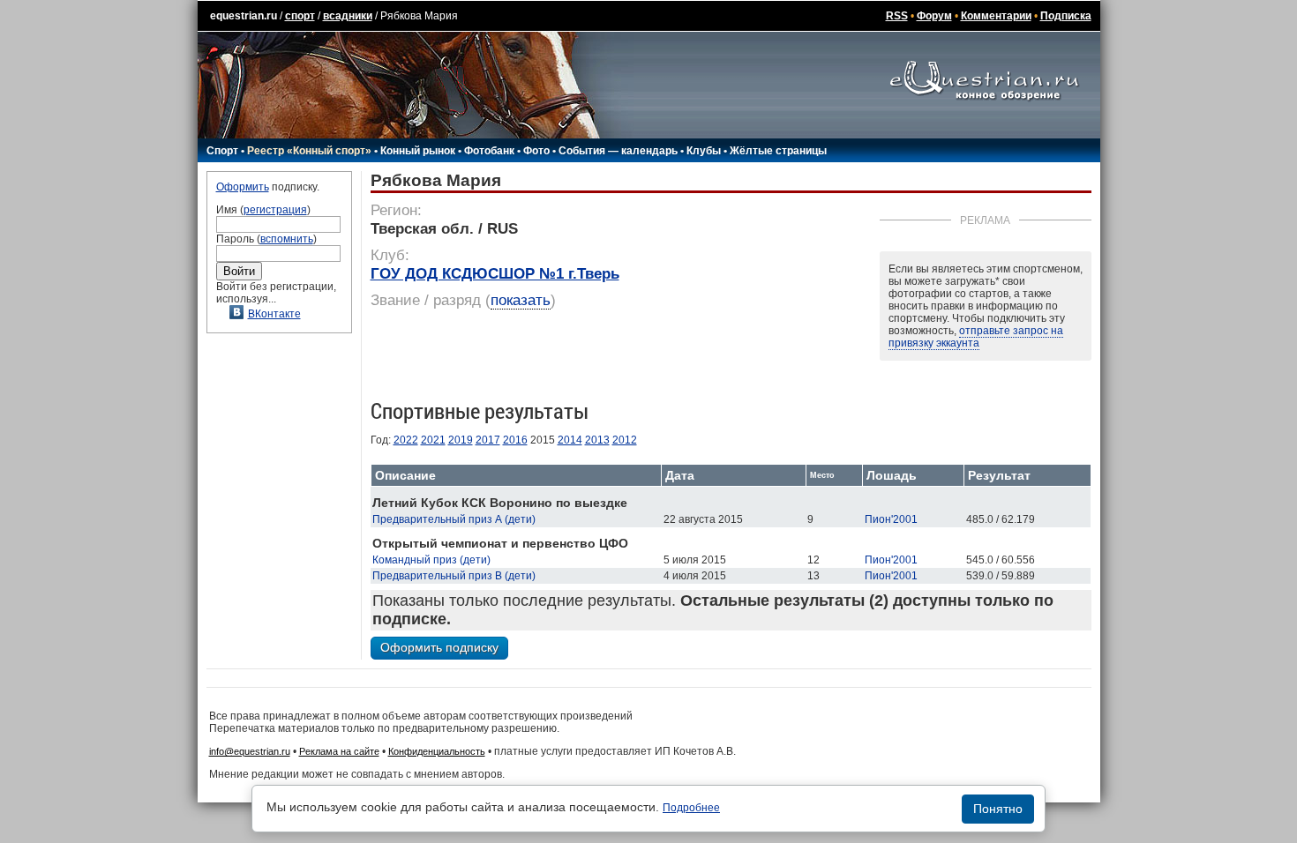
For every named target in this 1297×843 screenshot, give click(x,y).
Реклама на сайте (339, 751)
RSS (897, 16)
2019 (460, 440)
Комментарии (996, 16)
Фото (536, 151)
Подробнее (691, 808)
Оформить (242, 187)
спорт (300, 16)
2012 (624, 440)
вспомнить (286, 239)
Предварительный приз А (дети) (454, 519)
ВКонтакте (274, 314)
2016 (515, 440)
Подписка (1065, 16)
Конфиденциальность (436, 751)
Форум (934, 16)
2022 (406, 440)
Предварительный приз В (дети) (454, 576)
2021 (433, 440)
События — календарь (618, 151)
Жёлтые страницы (778, 151)
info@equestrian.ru (249, 751)
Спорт (222, 151)
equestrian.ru (243, 16)
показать (521, 300)
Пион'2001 (891, 519)
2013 (597, 440)
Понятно (998, 809)
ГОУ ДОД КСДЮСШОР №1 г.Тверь (495, 273)
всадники (347, 16)
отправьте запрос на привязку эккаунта (975, 337)
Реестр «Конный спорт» (309, 151)
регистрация (275, 210)
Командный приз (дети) (431, 560)
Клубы (703, 151)
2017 (488, 440)
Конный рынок (417, 151)
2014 (570, 440)
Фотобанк (489, 151)
